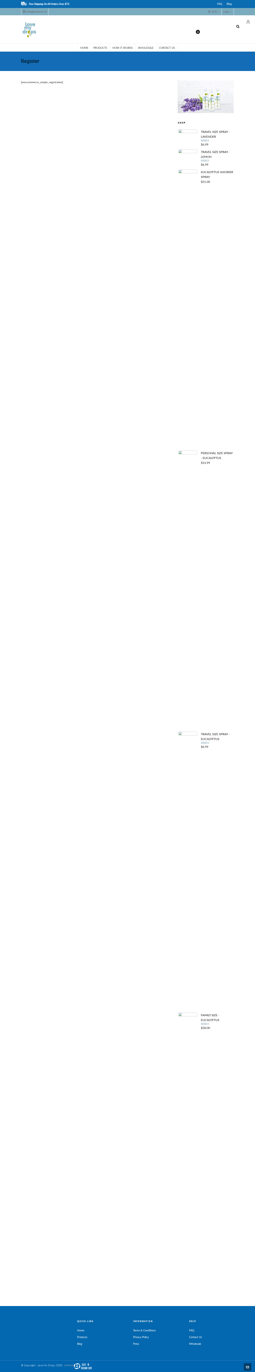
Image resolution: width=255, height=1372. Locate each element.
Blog (229, 3)
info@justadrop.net (37, 11)
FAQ (219, 3)
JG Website (69, 1365)
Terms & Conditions (144, 1330)
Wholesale (195, 1343)
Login (226, 11)
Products (82, 1337)
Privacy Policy (141, 1337)
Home (80, 1330)
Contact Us (195, 1337)
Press (136, 1343)
